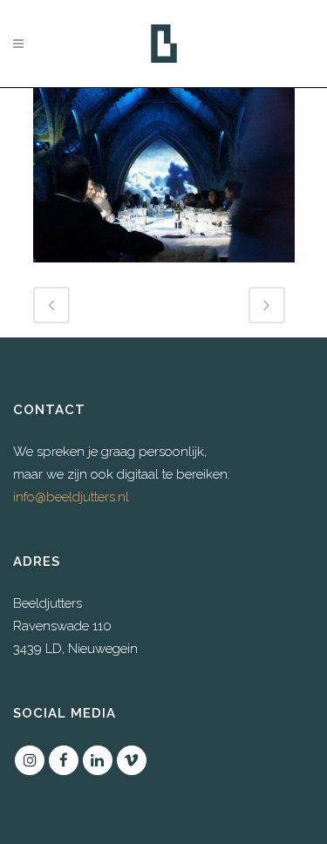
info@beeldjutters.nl (71, 497)
